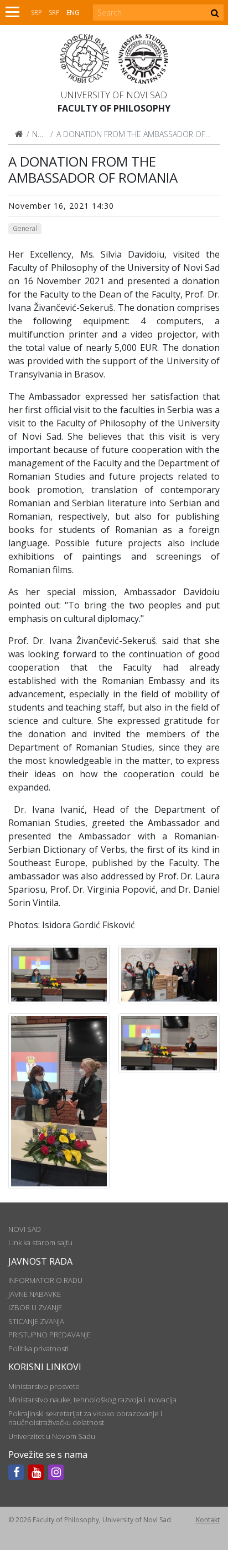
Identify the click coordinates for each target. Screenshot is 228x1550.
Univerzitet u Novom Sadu (51, 1436)
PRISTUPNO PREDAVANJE (49, 1335)
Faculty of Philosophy (114, 108)
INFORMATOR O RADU (45, 1280)
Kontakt (208, 1519)
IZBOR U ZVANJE (35, 1307)
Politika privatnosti (38, 1348)
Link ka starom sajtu (40, 1242)
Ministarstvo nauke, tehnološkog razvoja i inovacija (92, 1400)
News (41, 134)
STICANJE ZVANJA (36, 1321)
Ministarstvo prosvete (44, 1386)
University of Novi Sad (114, 95)
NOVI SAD (24, 1229)
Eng (73, 12)
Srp (36, 12)
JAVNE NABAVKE (34, 1294)
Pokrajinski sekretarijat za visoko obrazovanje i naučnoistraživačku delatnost (85, 1417)
